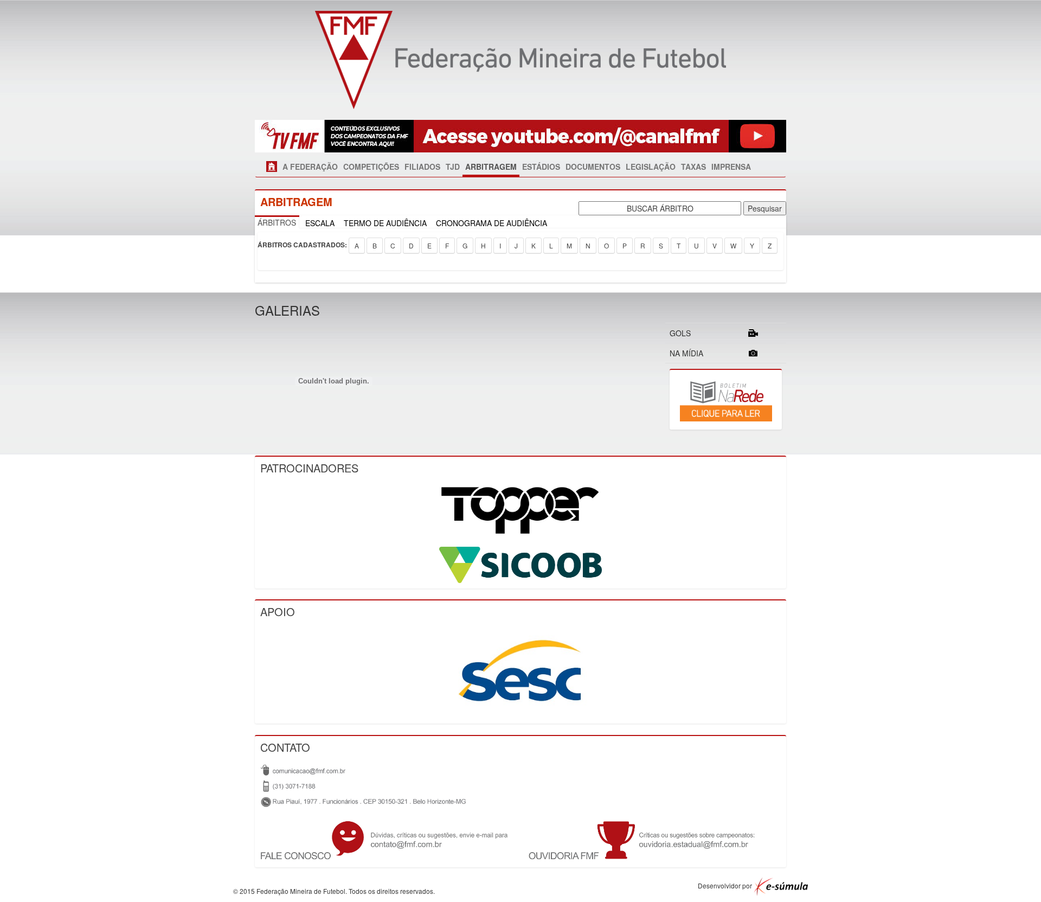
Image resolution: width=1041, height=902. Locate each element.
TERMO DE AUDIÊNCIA (385, 222)
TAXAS (693, 166)
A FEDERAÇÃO (310, 166)
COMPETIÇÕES (371, 166)
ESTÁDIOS (541, 166)
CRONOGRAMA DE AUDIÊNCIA (491, 222)
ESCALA (320, 222)
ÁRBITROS (277, 222)
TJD (453, 166)
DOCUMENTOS (593, 166)
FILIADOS (422, 166)
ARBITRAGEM (491, 166)
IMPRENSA (731, 166)
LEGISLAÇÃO (651, 166)
